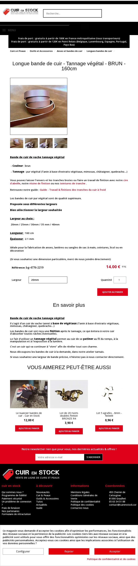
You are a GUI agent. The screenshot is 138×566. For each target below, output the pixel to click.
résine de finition (39, 183)
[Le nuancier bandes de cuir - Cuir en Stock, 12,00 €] (29, 407)
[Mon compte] (75, 27)
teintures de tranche (72, 183)
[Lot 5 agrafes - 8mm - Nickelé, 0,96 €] (109, 407)
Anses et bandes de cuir (69, 51)
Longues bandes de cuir (99, 51)
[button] (85, 27)
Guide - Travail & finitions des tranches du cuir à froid (73, 189)
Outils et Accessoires (41, 51)
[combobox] (65, 13)
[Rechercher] (97, 13)
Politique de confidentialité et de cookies (111, 559)
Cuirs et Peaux (18, 51)
